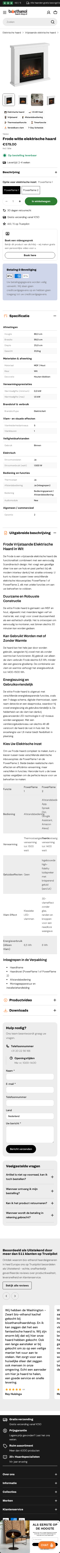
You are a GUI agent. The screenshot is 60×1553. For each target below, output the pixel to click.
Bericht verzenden (21, 1149)
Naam (10, 1070)
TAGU (6, 134)
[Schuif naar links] (6, 1296)
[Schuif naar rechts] (15, 1296)
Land (9, 1110)
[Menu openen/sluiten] (5, 12)
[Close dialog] (58, 1522)
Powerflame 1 (11, 190)
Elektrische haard (12, 32)
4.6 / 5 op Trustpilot (18, 224)
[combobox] (30, 22)
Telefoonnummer (16, 1097)
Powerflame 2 (30, 190)
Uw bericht (13, 1123)
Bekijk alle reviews (17, 1285)
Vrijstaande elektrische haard (40, 32)
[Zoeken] (53, 22)
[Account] (49, 12)
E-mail (11, 1084)
